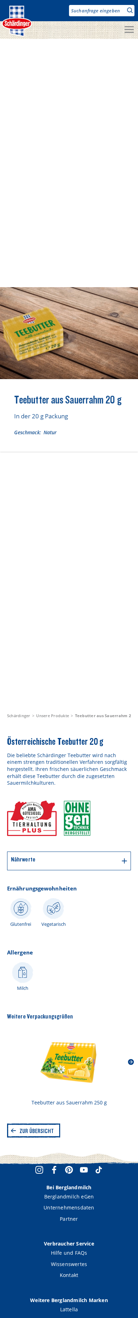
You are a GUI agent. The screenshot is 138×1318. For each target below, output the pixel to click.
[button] (130, 1062)
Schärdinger (18, 715)
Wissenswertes (69, 1264)
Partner (69, 1218)
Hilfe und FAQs (69, 1252)
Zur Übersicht (36, 1130)
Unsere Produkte (52, 715)
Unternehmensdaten (69, 1207)
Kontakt (69, 1275)
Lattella (69, 1309)
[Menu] (129, 30)
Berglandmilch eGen (69, 1196)
